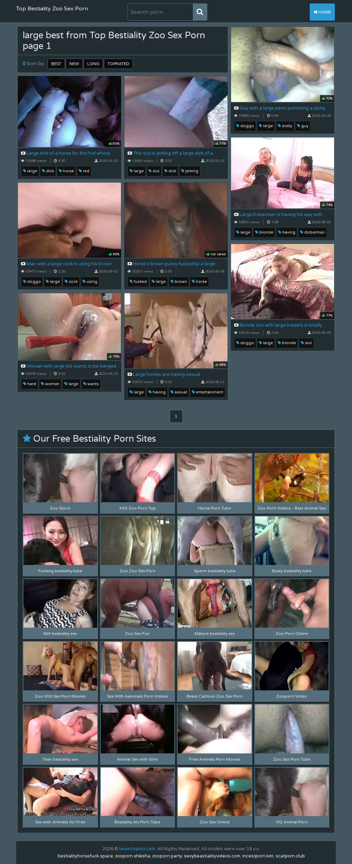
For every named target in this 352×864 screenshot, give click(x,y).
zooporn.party (167, 856)
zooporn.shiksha (132, 856)
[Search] (200, 12)
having (288, 232)
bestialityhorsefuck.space (85, 856)
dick (49, 171)
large (267, 126)
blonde (265, 232)
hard (31, 384)
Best (56, 63)
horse (68, 171)
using (91, 281)
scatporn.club (290, 856)
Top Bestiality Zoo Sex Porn (52, 8)
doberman (314, 232)
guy (304, 126)
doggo (246, 126)
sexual (180, 392)
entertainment (209, 392)
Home (324, 12)
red (85, 171)
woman (51, 384)
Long (93, 63)
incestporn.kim (258, 856)
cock (73, 281)
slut (156, 171)
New (74, 63)
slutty (286, 126)
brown (180, 281)
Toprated (118, 63)
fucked (140, 281)
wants (92, 384)
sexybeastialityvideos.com (212, 856)
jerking (191, 171)
